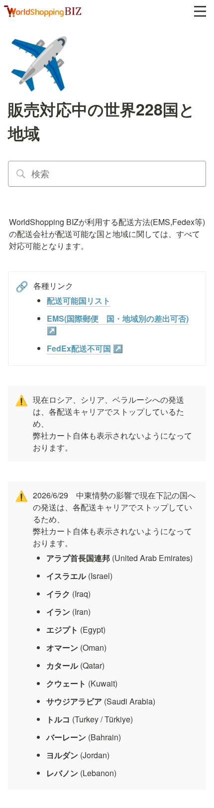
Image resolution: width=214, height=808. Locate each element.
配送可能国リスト (78, 300)
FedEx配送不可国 (79, 348)
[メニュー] (200, 11)
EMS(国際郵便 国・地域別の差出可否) (118, 318)
